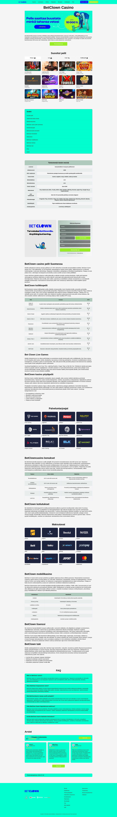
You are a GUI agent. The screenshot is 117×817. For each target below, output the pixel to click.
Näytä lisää (58, 766)
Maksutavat (29, 136)
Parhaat (32, 57)
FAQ (28, 149)
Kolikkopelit (83, 57)
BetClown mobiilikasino (32, 139)
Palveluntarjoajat (31, 127)
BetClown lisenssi (31, 142)
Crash (66, 57)
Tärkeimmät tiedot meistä (33, 118)
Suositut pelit (30, 115)
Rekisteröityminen (31, 121)
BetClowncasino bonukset (33, 130)
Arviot (28, 152)
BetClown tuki (30, 146)
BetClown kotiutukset (32, 133)
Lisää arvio (84, 737)
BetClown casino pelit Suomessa (35, 124)
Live (49, 57)
